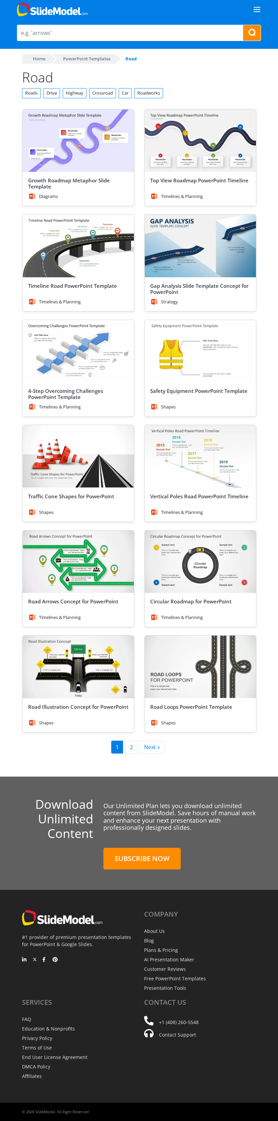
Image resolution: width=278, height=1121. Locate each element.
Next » (152, 747)
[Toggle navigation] (257, 9)
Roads (31, 93)
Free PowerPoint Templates (175, 978)
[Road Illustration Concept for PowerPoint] (78, 667)
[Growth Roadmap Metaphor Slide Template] (78, 140)
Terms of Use (37, 1047)
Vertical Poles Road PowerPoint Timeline (199, 496)
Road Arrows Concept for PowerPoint (73, 601)
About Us (154, 931)
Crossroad (102, 93)
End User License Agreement (54, 1057)
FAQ (26, 1019)
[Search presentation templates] (252, 33)
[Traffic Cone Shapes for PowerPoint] (78, 456)
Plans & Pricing (161, 950)
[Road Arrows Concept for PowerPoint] (78, 562)
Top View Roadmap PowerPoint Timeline (199, 180)
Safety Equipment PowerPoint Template (198, 390)
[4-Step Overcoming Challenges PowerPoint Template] (78, 351)
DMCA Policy (36, 1066)
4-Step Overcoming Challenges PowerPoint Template (65, 393)
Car (125, 93)
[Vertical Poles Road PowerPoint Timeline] (200, 456)
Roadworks (148, 93)
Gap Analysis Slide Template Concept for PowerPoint (199, 288)
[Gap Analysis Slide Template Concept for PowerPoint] (200, 246)
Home (39, 59)
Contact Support (177, 1035)
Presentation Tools (165, 988)
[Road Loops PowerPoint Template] (200, 667)
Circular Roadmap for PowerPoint (191, 601)
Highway (74, 93)
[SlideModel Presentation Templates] (52, 9)
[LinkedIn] (24, 960)
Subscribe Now (142, 858)
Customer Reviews (165, 969)
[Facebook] (44, 960)
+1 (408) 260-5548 (179, 1022)
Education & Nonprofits (48, 1028)
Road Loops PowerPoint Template (191, 706)
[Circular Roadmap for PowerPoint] (200, 562)
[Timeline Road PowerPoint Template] (78, 246)
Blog (149, 940)
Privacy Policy (37, 1038)
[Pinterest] (55, 960)
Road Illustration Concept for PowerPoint (78, 706)
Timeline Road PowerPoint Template (72, 285)
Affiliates (32, 1076)
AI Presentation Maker (169, 959)
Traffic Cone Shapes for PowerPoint (71, 496)
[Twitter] (34, 960)
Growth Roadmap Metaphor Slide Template (69, 183)
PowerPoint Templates (87, 59)
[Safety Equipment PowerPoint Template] (200, 351)
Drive (51, 93)
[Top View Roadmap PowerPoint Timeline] (200, 140)
